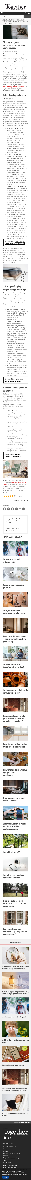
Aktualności (20, 20)
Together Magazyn (8, 20)
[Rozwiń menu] (1, 13)
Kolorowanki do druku (10, 1165)
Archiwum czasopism (10, 1167)
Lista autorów (25, 1122)
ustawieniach (23, 1174)
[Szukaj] (27, 16)
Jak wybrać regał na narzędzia (12, 529)
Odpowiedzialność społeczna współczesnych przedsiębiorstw (14, 521)
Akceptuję (5, 1177)
